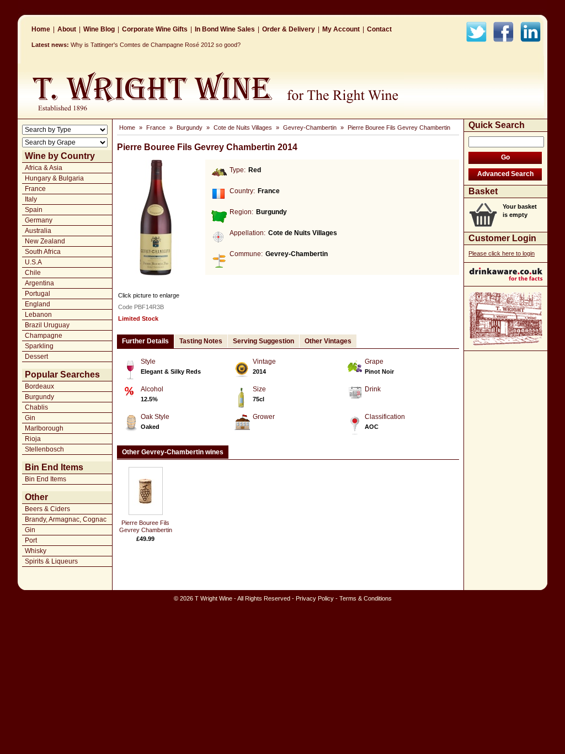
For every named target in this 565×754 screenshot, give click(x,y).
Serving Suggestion (263, 341)
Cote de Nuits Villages (243, 127)
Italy (31, 199)
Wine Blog (99, 29)
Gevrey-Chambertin (310, 127)
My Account (341, 29)
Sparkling (39, 346)
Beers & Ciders (47, 509)
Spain (33, 210)
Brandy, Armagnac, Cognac (65, 519)
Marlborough (44, 428)
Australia (38, 231)
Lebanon (38, 314)
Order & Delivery (288, 29)
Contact (379, 29)
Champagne (43, 335)
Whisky (35, 551)
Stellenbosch (44, 449)
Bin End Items (45, 479)
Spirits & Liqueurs (51, 561)
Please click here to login (501, 253)
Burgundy (39, 397)
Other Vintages (328, 341)
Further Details (145, 341)
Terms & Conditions (365, 598)
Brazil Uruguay (47, 325)
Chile (33, 273)
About (66, 29)
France (35, 189)
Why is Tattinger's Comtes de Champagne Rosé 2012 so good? (156, 44)
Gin (30, 418)
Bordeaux (39, 386)
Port (31, 540)
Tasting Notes (200, 341)
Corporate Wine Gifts (155, 29)
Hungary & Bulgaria (54, 178)
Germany (38, 220)
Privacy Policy (315, 598)
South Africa (43, 252)
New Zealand (45, 241)
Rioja (33, 439)
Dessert (36, 356)
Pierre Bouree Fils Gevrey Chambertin (399, 127)
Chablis (36, 407)
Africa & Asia (43, 168)
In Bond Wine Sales (225, 29)
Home (40, 29)
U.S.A (33, 262)
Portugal (37, 294)
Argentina (39, 283)
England (37, 304)
